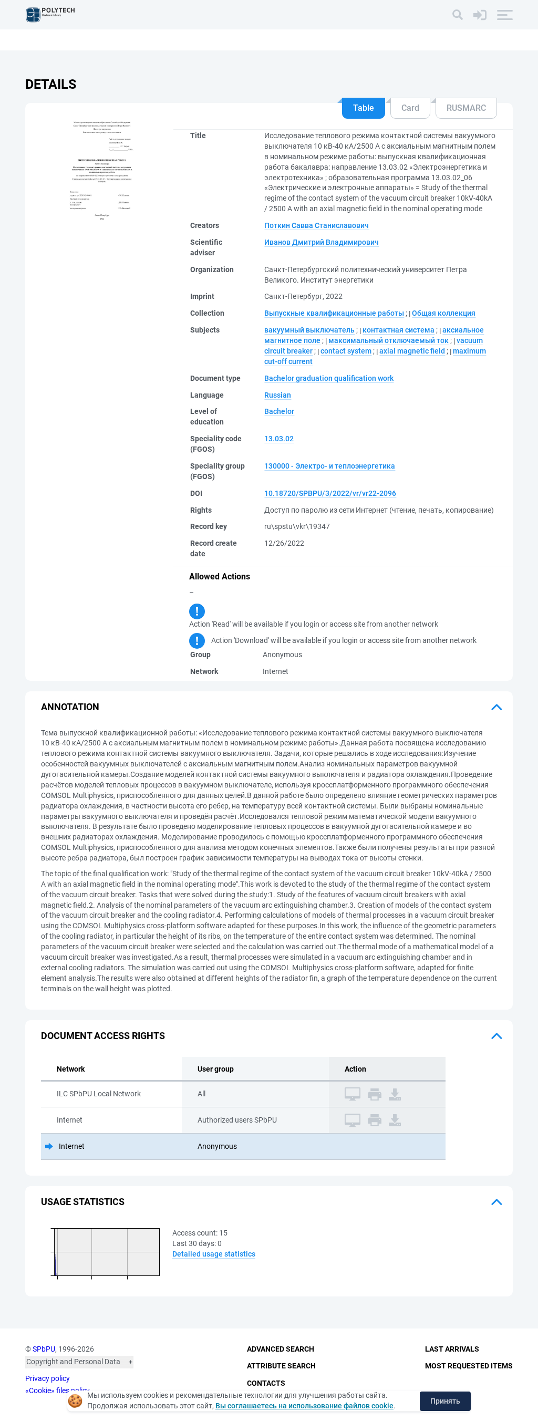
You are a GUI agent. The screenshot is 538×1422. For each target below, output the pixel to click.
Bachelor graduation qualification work (329, 378)
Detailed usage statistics (213, 1254)
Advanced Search (280, 1349)
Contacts (266, 1383)
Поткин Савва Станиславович (316, 225)
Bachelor (279, 411)
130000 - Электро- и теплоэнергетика (329, 466)
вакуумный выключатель (309, 330)
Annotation (70, 706)
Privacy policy (47, 1378)
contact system (345, 351)
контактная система (398, 330)
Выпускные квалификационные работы (334, 313)
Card (410, 108)
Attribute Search (281, 1366)
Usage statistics (83, 1201)
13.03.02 (279, 438)
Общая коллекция (443, 313)
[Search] (457, 14)
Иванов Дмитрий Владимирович (321, 242)
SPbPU (44, 1349)
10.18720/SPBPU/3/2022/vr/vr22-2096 (330, 493)
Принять (445, 1401)
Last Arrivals (452, 1349)
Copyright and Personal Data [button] (73, 1361)
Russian (277, 395)
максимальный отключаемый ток (388, 340)
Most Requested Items (469, 1366)
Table (363, 108)
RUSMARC (466, 108)
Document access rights (103, 1035)
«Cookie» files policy (57, 1390)
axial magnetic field (412, 351)
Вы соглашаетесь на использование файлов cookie (304, 1406)
